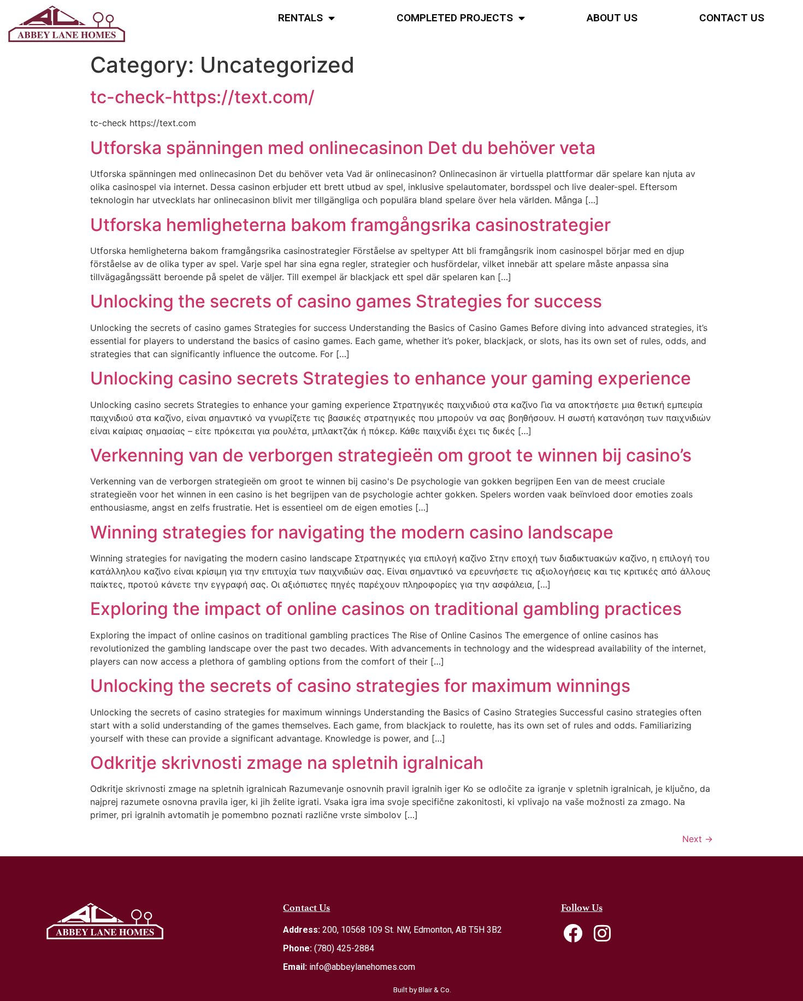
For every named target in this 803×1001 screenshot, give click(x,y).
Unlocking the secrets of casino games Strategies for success (346, 301)
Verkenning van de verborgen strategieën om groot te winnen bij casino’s (391, 455)
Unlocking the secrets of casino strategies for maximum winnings (360, 685)
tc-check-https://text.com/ (202, 97)
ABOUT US (612, 17)
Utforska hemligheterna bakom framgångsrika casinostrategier (350, 224)
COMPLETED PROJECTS (455, 17)
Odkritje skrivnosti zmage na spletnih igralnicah (286, 762)
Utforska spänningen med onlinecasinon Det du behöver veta (342, 147)
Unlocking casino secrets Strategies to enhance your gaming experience (390, 378)
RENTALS (300, 17)
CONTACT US (731, 17)
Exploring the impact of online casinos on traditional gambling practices (386, 608)
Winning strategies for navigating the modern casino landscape (351, 532)
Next (697, 838)
